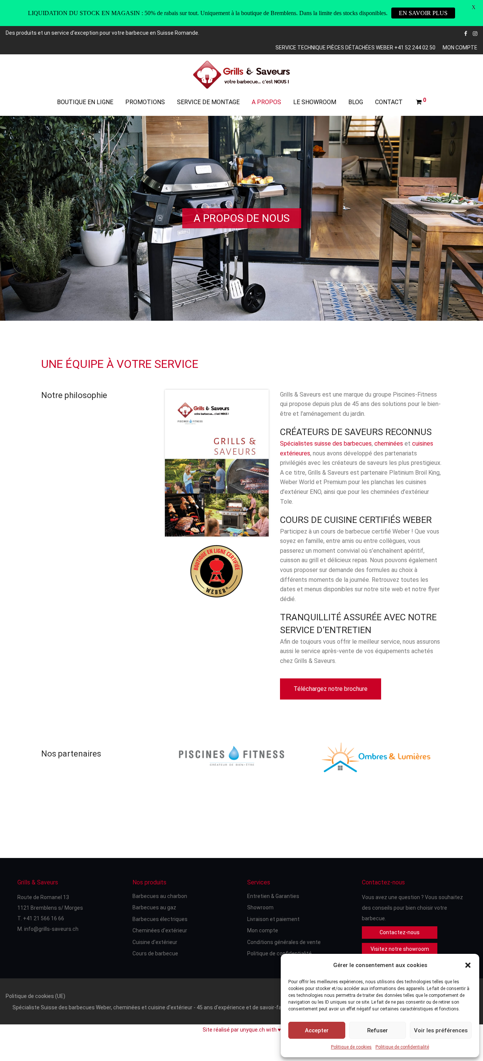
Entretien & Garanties (273, 896)
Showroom (260, 907)
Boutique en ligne (85, 102)
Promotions (145, 102)
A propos (266, 102)
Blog (355, 102)
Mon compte (460, 47)
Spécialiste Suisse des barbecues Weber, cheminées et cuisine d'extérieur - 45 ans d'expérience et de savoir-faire (150, 1007)
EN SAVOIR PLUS (423, 13)
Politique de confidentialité (402, 1047)
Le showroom (314, 102)
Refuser (377, 1030)
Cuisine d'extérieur (154, 942)
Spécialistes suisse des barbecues (326, 443)
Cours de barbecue (155, 953)
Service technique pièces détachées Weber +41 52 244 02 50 (355, 47)
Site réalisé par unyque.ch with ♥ (242, 1030)
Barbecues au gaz (154, 907)
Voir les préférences (441, 1030)
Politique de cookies (351, 1047)
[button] (468, 965)
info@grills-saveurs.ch (51, 929)
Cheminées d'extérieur (159, 930)
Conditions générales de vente (284, 942)
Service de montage (208, 102)
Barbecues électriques (160, 919)
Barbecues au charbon (159, 896)
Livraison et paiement (273, 919)
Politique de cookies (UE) (35, 996)
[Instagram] (475, 33)
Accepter (317, 1030)
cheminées (388, 443)
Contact (389, 102)
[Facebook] (465, 33)
